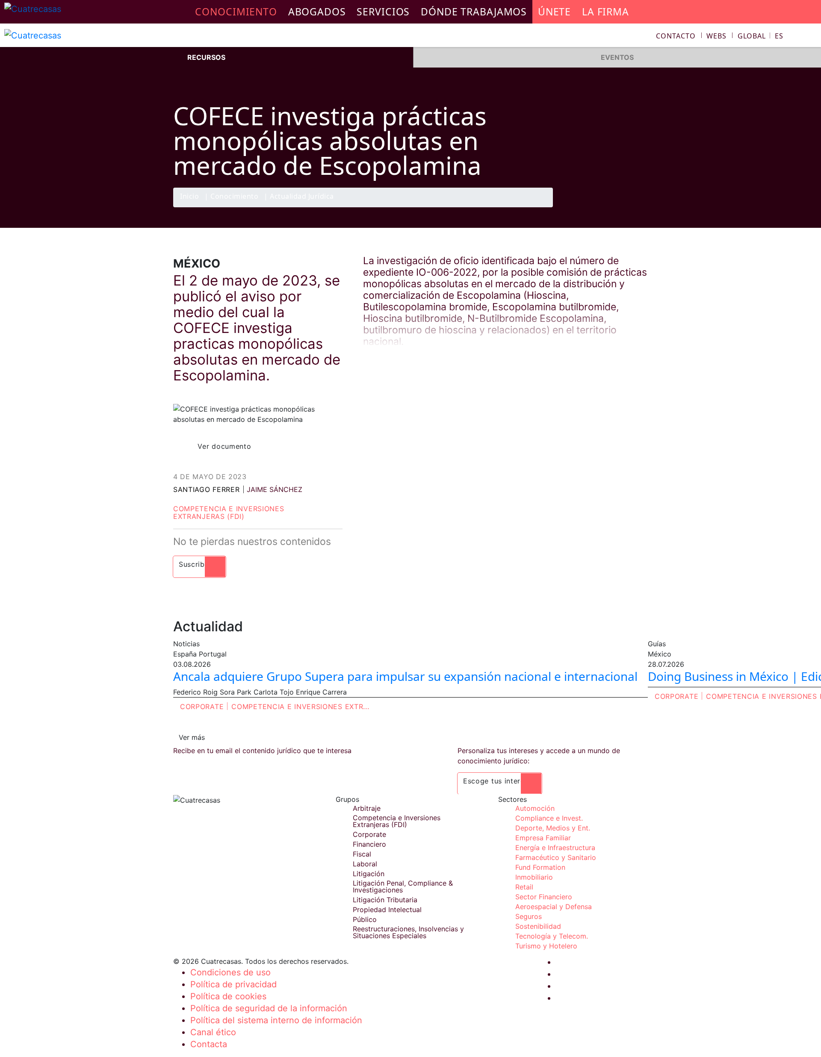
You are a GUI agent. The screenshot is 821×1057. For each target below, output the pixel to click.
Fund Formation (540, 867)
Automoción (535, 808)
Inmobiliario (534, 877)
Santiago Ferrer (206, 489)
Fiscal (362, 854)
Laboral (365, 863)
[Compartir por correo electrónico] (638, 207)
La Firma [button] (605, 11)
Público (365, 919)
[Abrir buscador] (810, 37)
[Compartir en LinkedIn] (621, 207)
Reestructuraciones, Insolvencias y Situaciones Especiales (408, 932)
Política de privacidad (233, 984)
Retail (524, 886)
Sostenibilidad (538, 926)
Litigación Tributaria (385, 899)
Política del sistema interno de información (276, 1020)
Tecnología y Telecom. (551, 936)
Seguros (528, 916)
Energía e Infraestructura (555, 847)
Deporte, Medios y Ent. (552, 827)
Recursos (206, 57)
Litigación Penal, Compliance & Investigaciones (403, 886)
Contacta (208, 1044)
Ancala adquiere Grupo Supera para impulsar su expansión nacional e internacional (405, 676)
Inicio (189, 197)
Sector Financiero (543, 896)
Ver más (192, 737)
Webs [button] (716, 36)
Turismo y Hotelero (546, 945)
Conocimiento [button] (236, 11)
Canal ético (213, 1032)
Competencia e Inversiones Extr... (300, 706)
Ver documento (224, 446)
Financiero (369, 844)
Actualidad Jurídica (302, 197)
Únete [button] (554, 11)
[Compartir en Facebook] (588, 207)
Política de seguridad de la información (268, 1008)
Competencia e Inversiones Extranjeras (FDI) (228, 512)
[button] (760, 36)
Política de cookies (228, 996)
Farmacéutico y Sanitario (555, 857)
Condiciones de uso (230, 972)
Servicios (383, 11)
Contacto (675, 36)
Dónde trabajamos (474, 11)
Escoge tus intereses (499, 781)
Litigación (368, 873)
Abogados (317, 11)
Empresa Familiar (543, 837)
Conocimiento (234, 197)
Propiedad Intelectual (387, 909)
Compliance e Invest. (549, 818)
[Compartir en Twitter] (605, 207)
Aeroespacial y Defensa (553, 906)
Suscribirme (199, 564)
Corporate (202, 706)
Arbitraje (367, 808)
